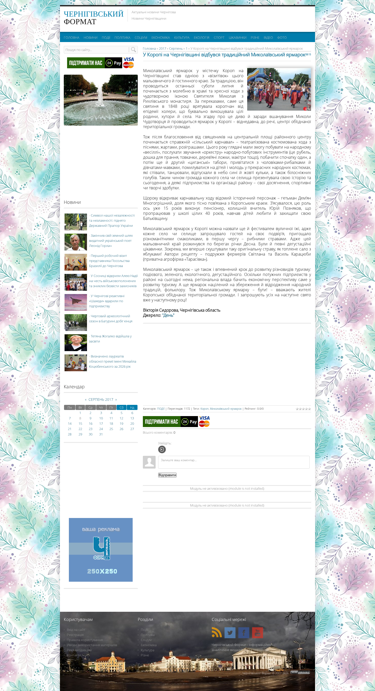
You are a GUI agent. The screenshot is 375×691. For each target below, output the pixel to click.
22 (80, 429)
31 (101, 434)
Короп (205, 408)
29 (80, 434)
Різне (145, 655)
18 (111, 423)
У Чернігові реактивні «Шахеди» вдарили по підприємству (106, 301)
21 (69, 429)
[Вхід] (162, 449)
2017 (162, 48)
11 (111, 418)
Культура (147, 650)
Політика (148, 634)
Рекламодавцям (79, 650)
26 (121, 429)
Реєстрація (75, 634)
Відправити (167, 475)
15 (80, 423)
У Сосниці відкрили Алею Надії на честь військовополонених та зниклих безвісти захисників (113, 280)
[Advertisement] (248, 17)
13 (132, 418)
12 (121, 418)
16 (90, 423)
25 (111, 429)
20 (132, 423)
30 (90, 434)
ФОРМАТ (94, 18)
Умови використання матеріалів (92, 645)
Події (144, 629)
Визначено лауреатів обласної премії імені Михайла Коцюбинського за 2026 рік (112, 361)
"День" (168, 315)
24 (101, 429)
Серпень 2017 (101, 399)
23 (90, 429)
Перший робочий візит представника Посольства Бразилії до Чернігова (109, 260)
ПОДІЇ (161, 408)
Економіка (149, 645)
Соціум (146, 639)
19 (121, 423)
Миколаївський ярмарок (226, 408)
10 (101, 418)
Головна (149, 48)
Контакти (74, 655)
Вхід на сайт (76, 629)
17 (101, 423)
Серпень (176, 48)
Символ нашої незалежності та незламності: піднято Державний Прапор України (112, 220)
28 (69, 434)
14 (69, 423)
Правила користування (85, 639)
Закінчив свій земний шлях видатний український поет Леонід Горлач (111, 240)
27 (132, 429)
